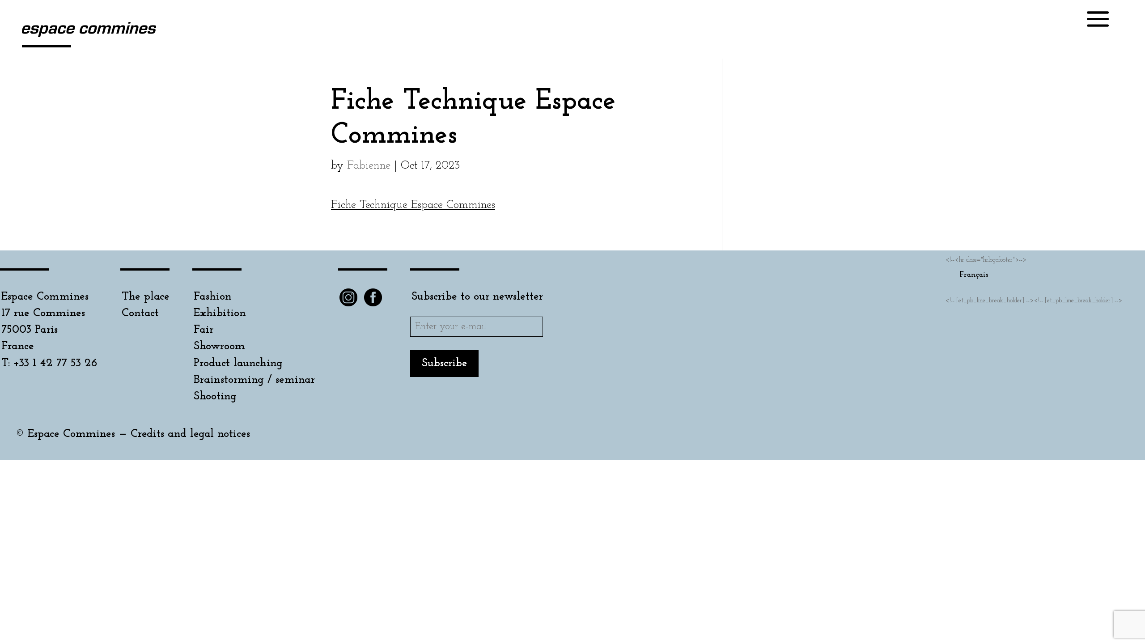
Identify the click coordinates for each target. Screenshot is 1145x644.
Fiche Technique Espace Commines (413, 205)
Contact (140, 313)
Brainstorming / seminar (254, 380)
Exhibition (220, 313)
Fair (203, 329)
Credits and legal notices (190, 434)
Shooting (215, 396)
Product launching (238, 363)
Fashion (213, 296)
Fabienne (368, 165)
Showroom (219, 346)
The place (146, 296)
